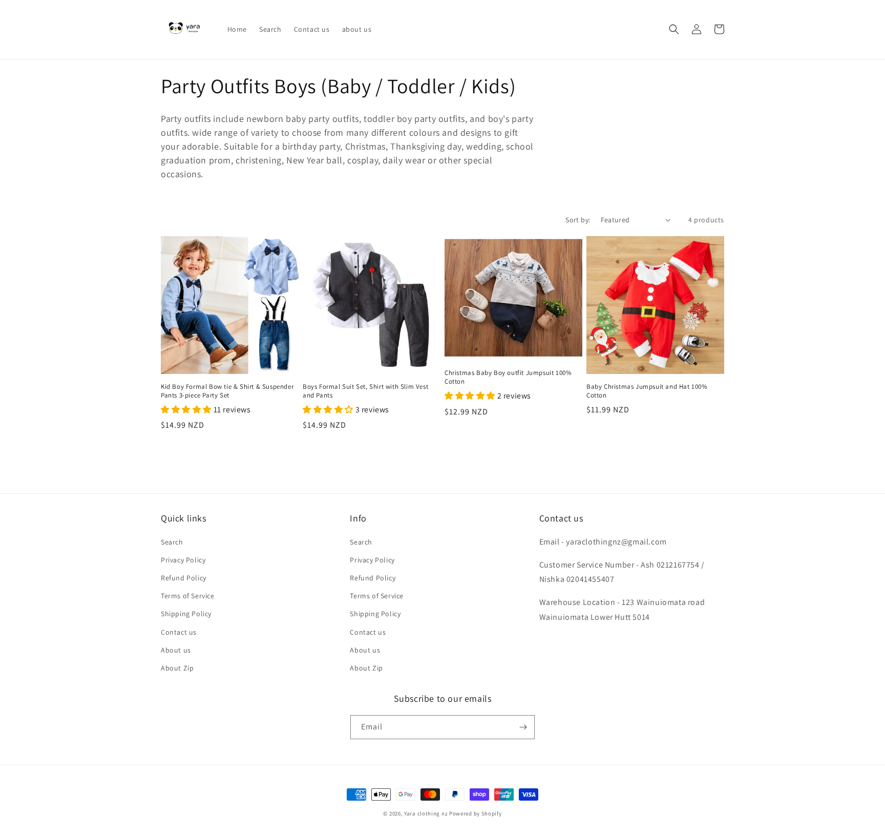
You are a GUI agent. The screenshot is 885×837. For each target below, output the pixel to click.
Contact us (179, 632)
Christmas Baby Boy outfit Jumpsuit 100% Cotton (508, 377)
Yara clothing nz (426, 813)
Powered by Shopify (475, 813)
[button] (674, 29)
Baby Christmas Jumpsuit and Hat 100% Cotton (647, 391)
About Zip (177, 668)
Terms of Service (188, 595)
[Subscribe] (523, 727)
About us (176, 650)
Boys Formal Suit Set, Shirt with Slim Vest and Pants (365, 391)
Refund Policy (183, 577)
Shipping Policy (186, 613)
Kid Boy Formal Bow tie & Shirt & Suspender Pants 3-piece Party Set (227, 391)
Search (172, 542)
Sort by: (577, 219)
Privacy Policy (183, 559)
